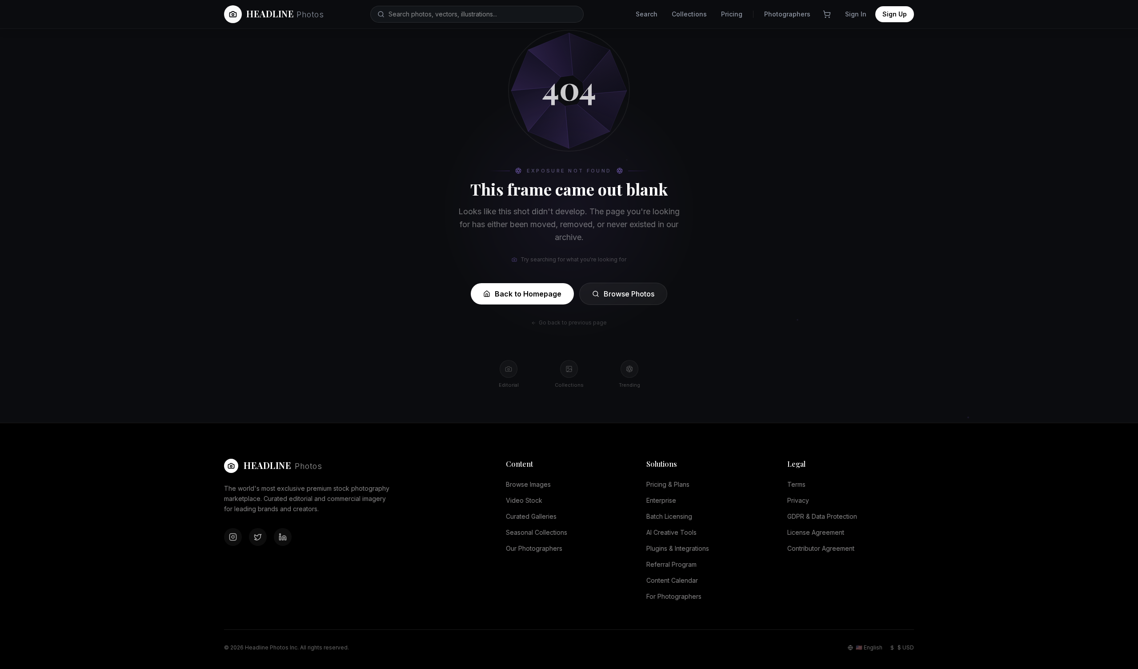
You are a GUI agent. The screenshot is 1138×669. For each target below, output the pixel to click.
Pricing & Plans (667, 484)
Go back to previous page (573, 322)
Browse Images (528, 484)
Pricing (731, 14)
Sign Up (894, 14)
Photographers (787, 14)
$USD (906, 647)
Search (646, 14)
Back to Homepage (528, 293)
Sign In (855, 14)
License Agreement (815, 532)
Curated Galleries (531, 516)
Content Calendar (672, 580)
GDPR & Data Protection (822, 516)
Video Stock (524, 500)
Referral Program (671, 564)
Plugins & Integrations (677, 548)
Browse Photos (629, 293)
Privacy (798, 500)
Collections (689, 14)
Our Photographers (534, 548)
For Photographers (673, 596)
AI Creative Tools (671, 532)
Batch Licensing (669, 516)
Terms (796, 484)
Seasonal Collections (536, 532)
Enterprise (661, 500)
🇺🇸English (869, 647)
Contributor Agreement (820, 548)
